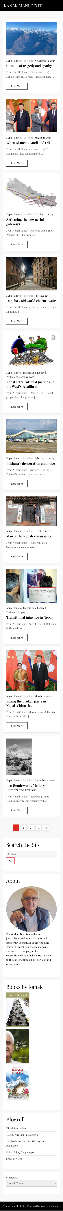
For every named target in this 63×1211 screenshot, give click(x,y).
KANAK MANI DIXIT (23, 5)
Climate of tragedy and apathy (29, 65)
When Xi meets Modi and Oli (28, 142)
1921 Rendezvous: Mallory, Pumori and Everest (26, 787)
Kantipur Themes (50, 1206)
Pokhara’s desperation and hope (30, 463)
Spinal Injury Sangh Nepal (20, 1152)
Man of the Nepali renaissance (29, 536)
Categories (12, 1177)
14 (39, 827)
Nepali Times (13, 60)
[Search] (10, 860)
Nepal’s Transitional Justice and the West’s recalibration (30, 384)
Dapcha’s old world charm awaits (31, 300)
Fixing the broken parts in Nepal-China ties (26, 703)
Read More (17, 86)
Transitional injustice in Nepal (29, 617)
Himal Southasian (16, 1128)
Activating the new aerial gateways (25, 221)
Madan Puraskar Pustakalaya (22, 1134)
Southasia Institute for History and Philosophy (25, 1143)
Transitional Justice (33, 372)
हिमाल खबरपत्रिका (14, 1158)
